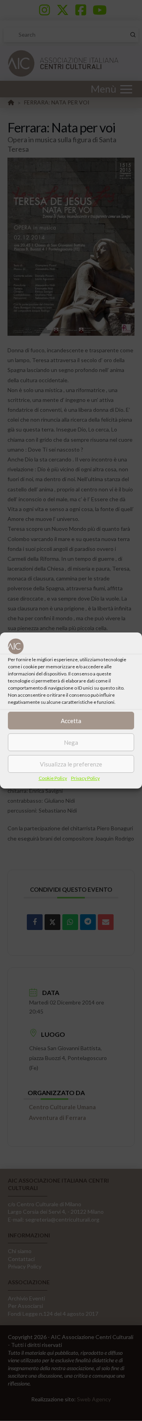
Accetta (71, 720)
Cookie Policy (53, 778)
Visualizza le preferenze (71, 764)
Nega (71, 742)
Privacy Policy (85, 778)
